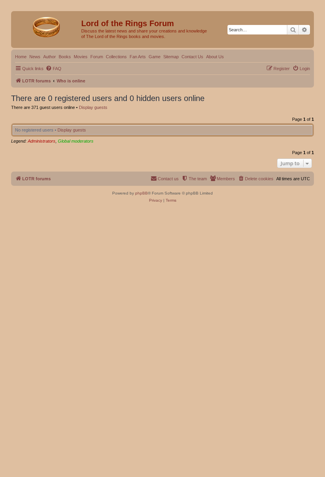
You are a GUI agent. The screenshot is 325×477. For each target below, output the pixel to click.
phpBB (141, 193)
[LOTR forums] (47, 25)
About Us (215, 56)
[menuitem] (53, 68)
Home (21, 56)
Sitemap (171, 56)
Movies (81, 56)
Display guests (93, 107)
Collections (116, 56)
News (34, 56)
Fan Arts (138, 56)
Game (155, 56)
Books (65, 56)
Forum (96, 56)
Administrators (41, 141)
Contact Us (192, 56)
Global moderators (76, 141)
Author (49, 56)
